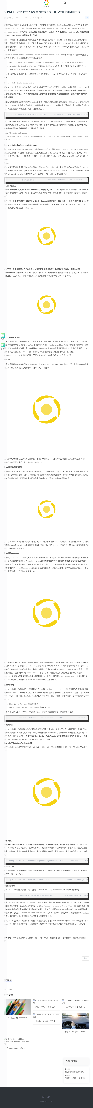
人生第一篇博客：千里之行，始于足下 (50, 1021)
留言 (43, 1097)
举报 (85, 958)
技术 (2, 348)
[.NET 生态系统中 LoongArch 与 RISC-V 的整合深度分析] (17, 1007)
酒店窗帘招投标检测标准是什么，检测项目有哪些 (75, 1072)
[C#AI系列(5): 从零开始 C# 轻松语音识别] (75, 1002)
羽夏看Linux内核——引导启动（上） (75, 1078)
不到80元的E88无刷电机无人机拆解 (49, 1007)
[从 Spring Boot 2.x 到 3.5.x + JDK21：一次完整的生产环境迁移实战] (17, 1041)
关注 (86, 17)
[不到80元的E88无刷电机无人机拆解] (46, 1002)
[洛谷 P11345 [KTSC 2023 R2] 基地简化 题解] (75, 1021)
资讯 (2, 338)
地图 (48, 1097)
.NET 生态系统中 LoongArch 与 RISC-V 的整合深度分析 (28, 1018)
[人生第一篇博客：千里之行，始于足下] (46, 1016)
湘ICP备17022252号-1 (46, 1101)
